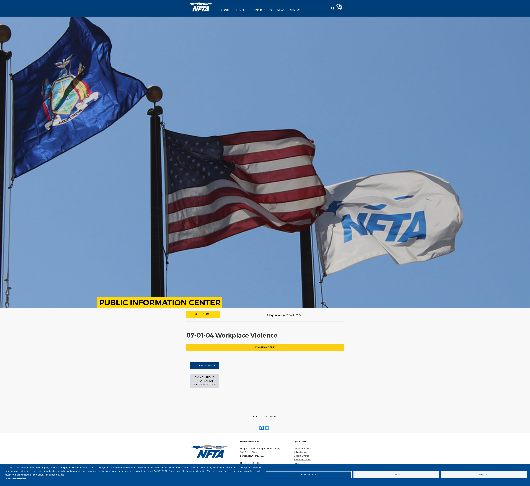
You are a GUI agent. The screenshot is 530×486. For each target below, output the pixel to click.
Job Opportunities (302, 449)
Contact (295, 10)
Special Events (301, 456)
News (280, 10)
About (225, 10)
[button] (333, 8)
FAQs (297, 463)
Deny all (396, 475)
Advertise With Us (303, 452)
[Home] (201, 7)
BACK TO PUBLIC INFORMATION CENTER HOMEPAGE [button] (204, 381)
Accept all (484, 475)
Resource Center (302, 459)
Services (240, 10)
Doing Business (262, 10)
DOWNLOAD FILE (265, 347)
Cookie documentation (16, 479)
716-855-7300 (253, 463)
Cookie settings (308, 475)
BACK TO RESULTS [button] (204, 365)
